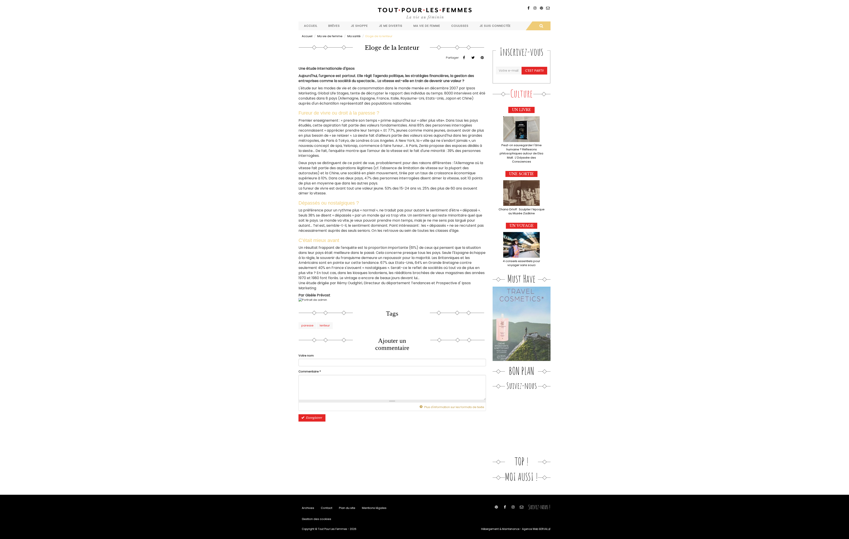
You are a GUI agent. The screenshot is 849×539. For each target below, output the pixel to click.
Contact (326, 508)
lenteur (325, 325)
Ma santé (354, 36)
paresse (307, 325)
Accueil (310, 26)
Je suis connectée (495, 26)
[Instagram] (535, 8)
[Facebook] (528, 8)
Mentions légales (374, 508)
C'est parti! (534, 70)
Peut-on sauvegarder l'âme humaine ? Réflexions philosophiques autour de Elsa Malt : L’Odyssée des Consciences (521, 153)
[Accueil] (424, 12)
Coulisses (459, 26)
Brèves (334, 26)
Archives (308, 508)
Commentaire (309, 372)
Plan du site (347, 508)
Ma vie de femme (426, 26)
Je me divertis (390, 26)
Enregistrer (313, 418)
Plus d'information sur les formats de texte (454, 407)
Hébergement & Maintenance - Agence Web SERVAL (516, 529)
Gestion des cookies (316, 519)
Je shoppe (359, 26)
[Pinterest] (541, 8)
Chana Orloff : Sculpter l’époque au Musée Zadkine (522, 211)
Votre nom (306, 356)
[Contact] (548, 8)
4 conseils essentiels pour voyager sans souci (521, 263)
